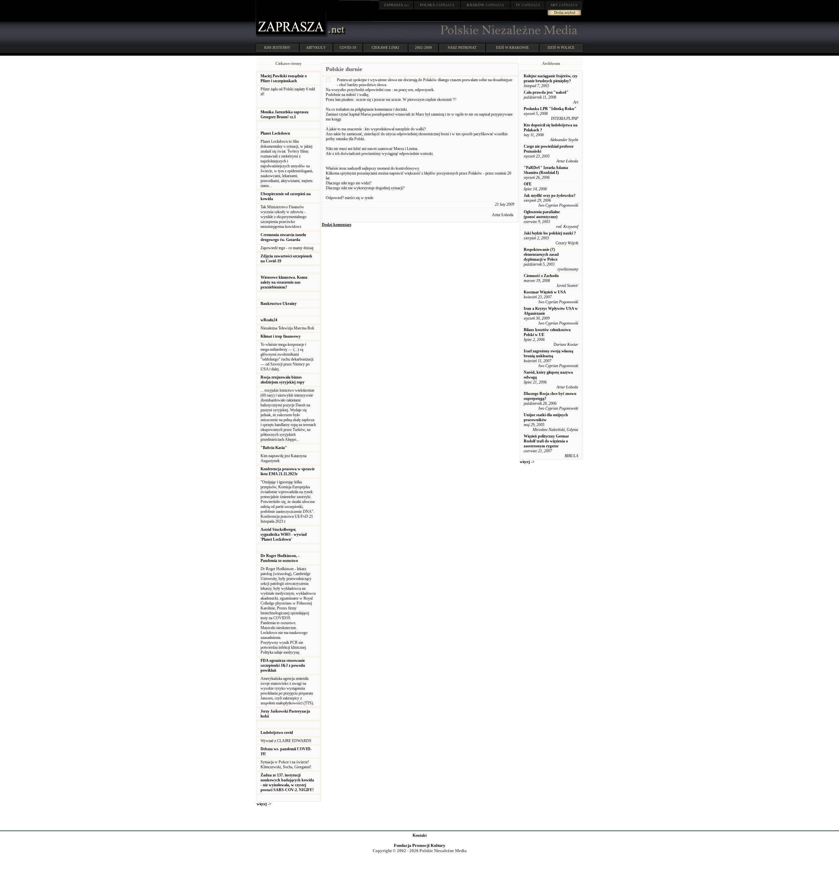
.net (396, 5)
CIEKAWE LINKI (385, 47)
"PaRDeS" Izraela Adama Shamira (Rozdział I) (546, 170)
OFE (528, 184)
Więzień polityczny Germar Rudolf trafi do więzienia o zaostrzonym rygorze (546, 441)
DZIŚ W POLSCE (561, 47)
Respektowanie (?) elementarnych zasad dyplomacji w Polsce (541, 254)
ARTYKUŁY (316, 47)
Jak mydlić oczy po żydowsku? (550, 195)
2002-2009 (423, 47)
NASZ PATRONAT (462, 47)
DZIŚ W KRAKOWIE (512, 47)
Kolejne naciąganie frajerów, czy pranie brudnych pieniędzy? (550, 78)
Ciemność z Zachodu (541, 275)
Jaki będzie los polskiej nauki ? (550, 233)
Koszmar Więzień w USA (545, 292)
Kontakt (420, 835)
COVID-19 (348, 47)
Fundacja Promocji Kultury (419, 845)
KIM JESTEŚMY (277, 47)
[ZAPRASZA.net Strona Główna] (292, 36)
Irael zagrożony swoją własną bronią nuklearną (548, 353)
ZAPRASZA (437, 5)
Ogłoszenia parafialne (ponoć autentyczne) (542, 214)
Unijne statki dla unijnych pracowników (546, 417)
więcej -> (264, 804)
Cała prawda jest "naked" (546, 92)
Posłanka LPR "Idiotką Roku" (550, 108)
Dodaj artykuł (564, 12)
